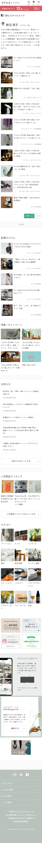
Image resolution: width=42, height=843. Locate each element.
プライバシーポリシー (23, 811)
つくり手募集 (6, 802)
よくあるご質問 (7, 790)
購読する (15, 728)
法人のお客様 (6, 796)
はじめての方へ (7, 783)
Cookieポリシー (30, 815)
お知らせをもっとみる (21, 461)
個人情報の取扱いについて (15, 815)
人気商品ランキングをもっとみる (21, 514)
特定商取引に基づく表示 (16, 818)
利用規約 (12, 811)
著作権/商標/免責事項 (21, 821)
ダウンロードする (27, 680)
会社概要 (29, 818)
